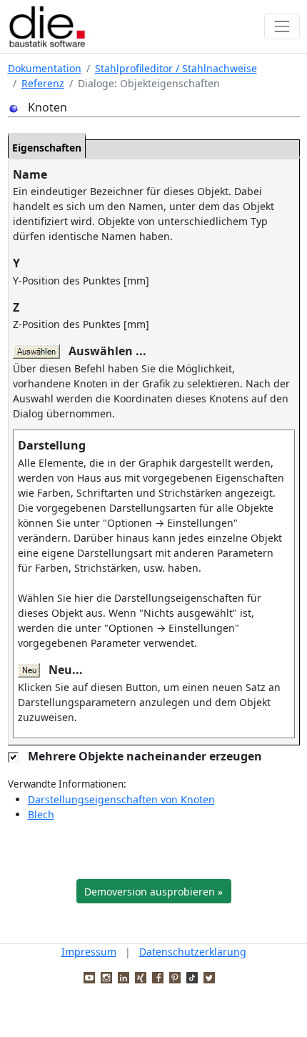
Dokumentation (44, 68)
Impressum (88, 951)
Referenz (42, 83)
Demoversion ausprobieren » (153, 891)
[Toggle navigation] (281, 26)
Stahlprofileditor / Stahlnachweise (176, 68)
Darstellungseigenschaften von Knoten (121, 799)
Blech (41, 814)
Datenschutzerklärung (192, 951)
